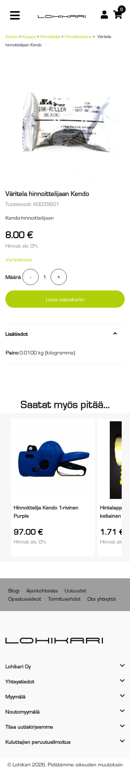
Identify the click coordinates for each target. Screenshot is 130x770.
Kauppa (29, 36)
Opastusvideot (24, 598)
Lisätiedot (16, 333)
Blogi (14, 590)
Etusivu (11, 36)
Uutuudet (75, 590)
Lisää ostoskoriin (65, 299)
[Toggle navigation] (14, 15)
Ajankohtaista (42, 590)
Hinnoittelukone (78, 36)
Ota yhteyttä (101, 598)
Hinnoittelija (50, 36)
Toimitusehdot (64, 598)
